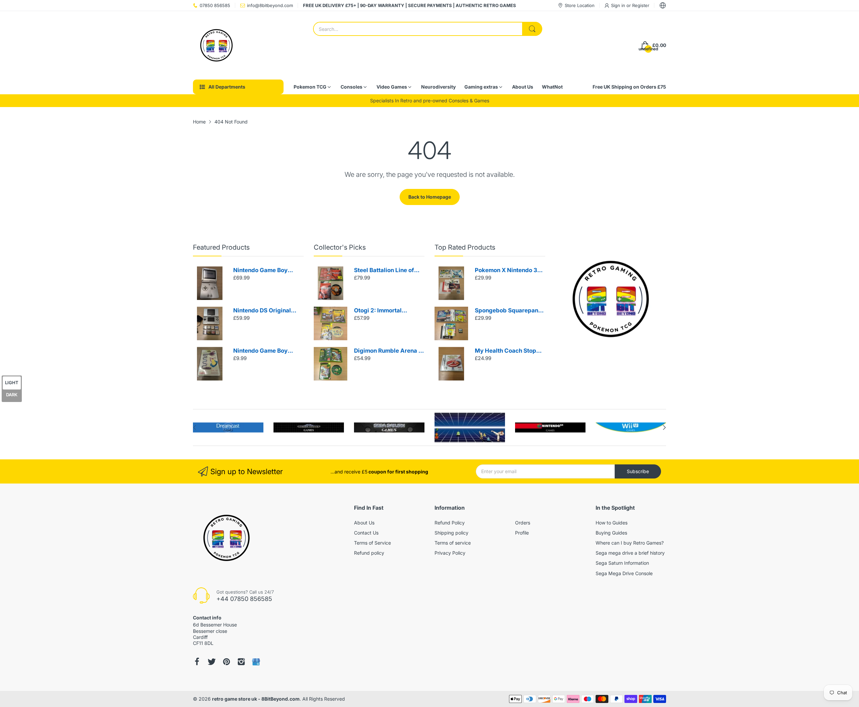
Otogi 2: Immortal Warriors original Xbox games (385, 311)
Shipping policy (451, 533)
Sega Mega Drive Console (624, 573)
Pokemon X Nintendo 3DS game (510, 270)
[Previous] (664, 427)
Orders (522, 522)
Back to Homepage (429, 197)
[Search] (532, 29)
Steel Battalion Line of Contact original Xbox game (384, 270)
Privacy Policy (450, 553)
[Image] (610, 299)
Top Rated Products (465, 247)
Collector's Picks (340, 247)
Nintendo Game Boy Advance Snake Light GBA (262, 351)
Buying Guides (611, 533)
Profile (522, 533)
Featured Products (221, 247)
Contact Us (366, 533)
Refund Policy (450, 522)
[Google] (256, 661)
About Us (364, 522)
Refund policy (369, 553)
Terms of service (453, 543)
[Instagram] (241, 662)
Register (640, 5)
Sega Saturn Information (622, 563)
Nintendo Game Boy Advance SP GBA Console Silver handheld (266, 270)
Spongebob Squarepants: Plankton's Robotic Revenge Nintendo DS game (510, 311)
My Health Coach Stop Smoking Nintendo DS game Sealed (505, 351)
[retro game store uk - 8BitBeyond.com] (216, 45)
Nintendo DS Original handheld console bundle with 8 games (267, 311)
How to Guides (611, 522)
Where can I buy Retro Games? (630, 543)
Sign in (618, 5)
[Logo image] (228, 427)
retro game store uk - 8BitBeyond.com (256, 699)
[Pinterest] (226, 662)
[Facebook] (197, 662)
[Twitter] (212, 662)
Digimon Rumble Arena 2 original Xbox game (388, 351)
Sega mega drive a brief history (630, 553)
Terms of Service (372, 543)
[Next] (194, 427)
